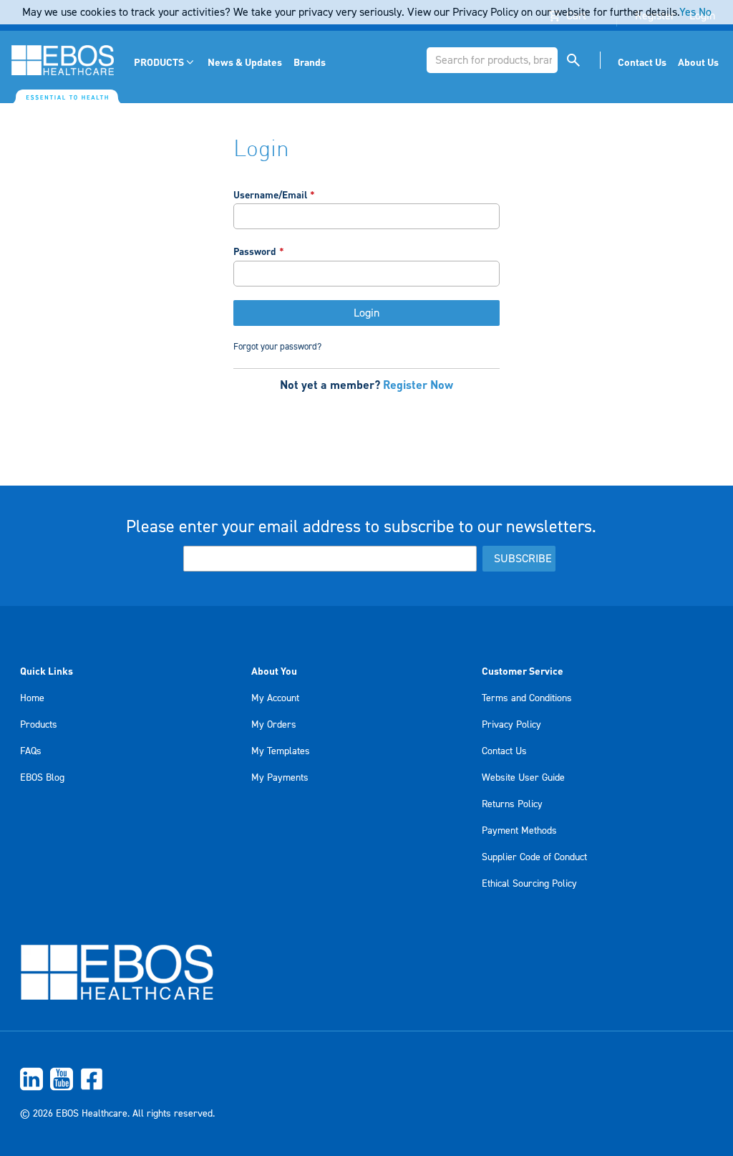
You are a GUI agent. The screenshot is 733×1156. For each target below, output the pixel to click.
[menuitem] (165, 62)
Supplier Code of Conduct (534, 857)
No (705, 12)
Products (38, 724)
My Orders (273, 724)
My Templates (280, 751)
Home (32, 698)
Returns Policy (512, 804)
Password (254, 251)
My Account (275, 698)
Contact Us (504, 751)
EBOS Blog (42, 777)
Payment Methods (519, 830)
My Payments (280, 777)
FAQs (31, 751)
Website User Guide (523, 777)
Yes (687, 12)
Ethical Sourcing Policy (529, 883)
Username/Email (270, 194)
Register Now (418, 384)
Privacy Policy (511, 724)
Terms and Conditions (527, 698)
